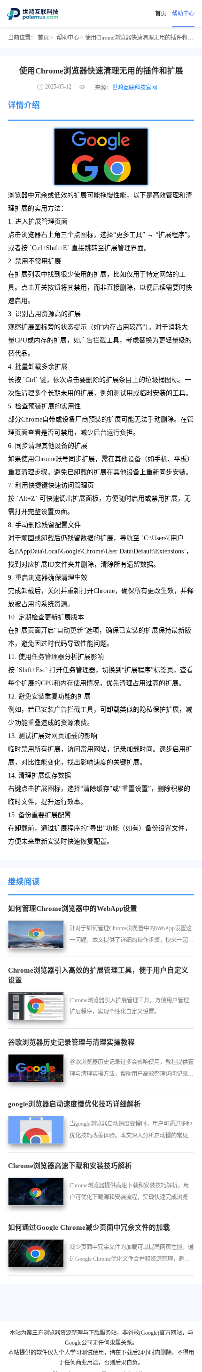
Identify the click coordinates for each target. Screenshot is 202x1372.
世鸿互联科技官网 (134, 87)
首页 (160, 13)
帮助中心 (183, 13)
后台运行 (106, 432)
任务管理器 (47, 656)
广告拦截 (93, 340)
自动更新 (70, 630)
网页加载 (64, 735)
